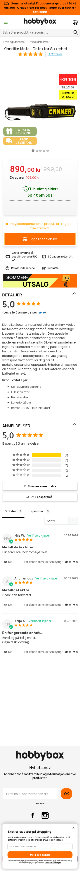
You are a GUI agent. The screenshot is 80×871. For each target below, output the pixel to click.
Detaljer (12, 295)
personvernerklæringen (53, 862)
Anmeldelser (16, 425)
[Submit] (74, 32)
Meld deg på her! (40, 854)
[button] (67, 562)
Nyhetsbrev (40, 767)
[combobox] (40, 32)
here (41, 312)
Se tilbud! (40, 12)
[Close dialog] (74, 828)
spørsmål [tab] (37, 511)
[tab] (40, 295)
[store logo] (40, 21)
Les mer (40, 803)
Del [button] (10, 562)
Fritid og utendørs (13, 42)
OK (66, 793)
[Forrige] (6, 111)
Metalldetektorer (40, 42)
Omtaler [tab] (10, 511)
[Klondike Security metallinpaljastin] (33, 152)
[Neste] (73, 111)
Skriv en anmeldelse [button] (42, 486)
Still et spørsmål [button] (42, 497)
